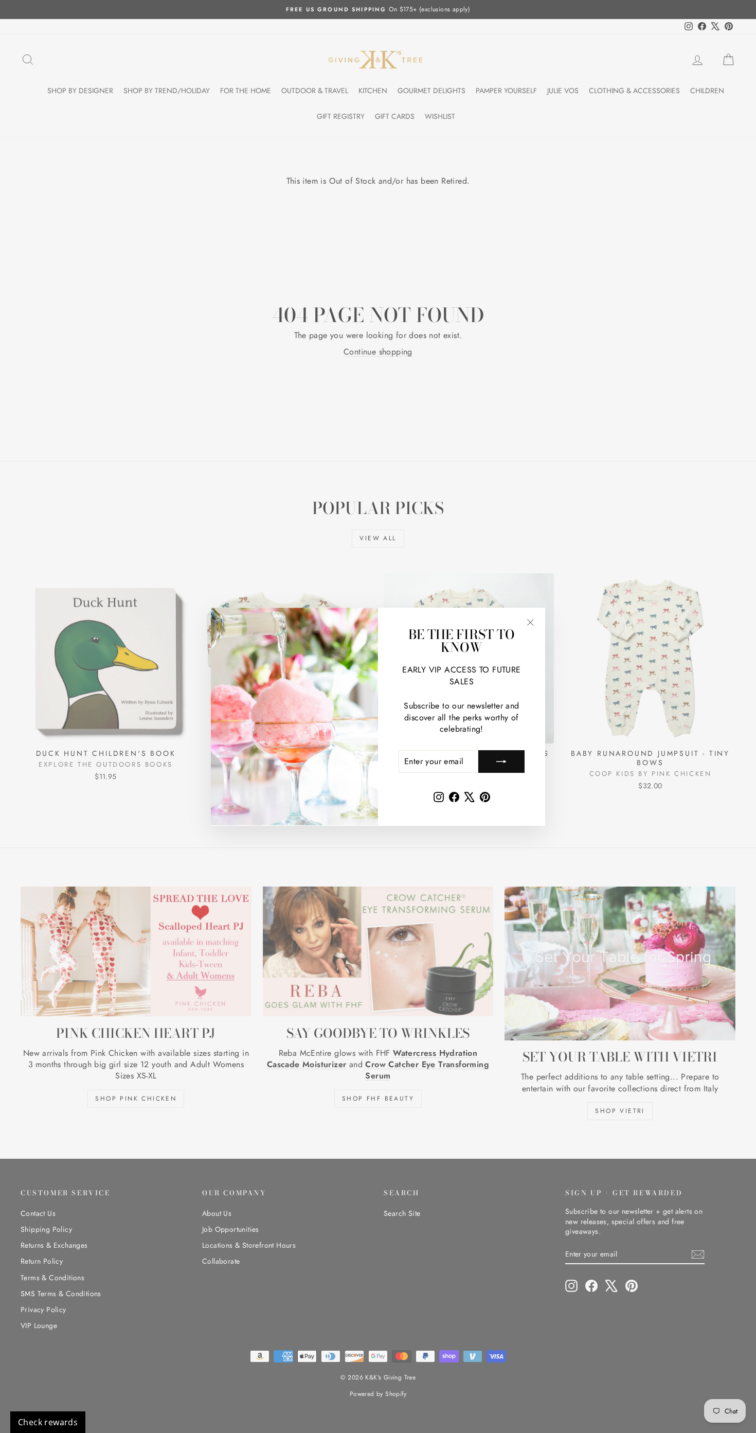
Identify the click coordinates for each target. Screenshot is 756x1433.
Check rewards (48, 1422)
